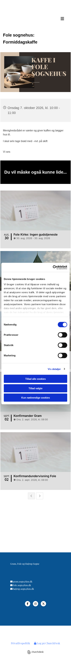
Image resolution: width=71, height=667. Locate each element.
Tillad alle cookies (35, 378)
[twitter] (43, 603)
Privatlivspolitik (20, 643)
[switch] (62, 335)
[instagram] (35, 603)
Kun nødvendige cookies (35, 397)
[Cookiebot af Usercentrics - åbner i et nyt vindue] (52, 267)
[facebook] (27, 603)
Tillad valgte (35, 388)
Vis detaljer (54, 368)
